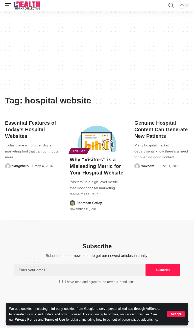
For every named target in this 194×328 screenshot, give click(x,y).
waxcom (147, 166)
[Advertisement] (97, 54)
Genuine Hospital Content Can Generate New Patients (161, 129)
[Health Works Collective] (27, 5)
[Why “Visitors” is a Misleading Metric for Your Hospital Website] (97, 136)
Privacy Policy (26, 319)
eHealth (79, 150)
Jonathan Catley (89, 203)
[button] (176, 314)
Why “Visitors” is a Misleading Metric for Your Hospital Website (96, 166)
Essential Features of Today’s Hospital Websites (30, 129)
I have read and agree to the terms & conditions (100, 282)
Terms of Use (54, 319)
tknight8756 (21, 166)
